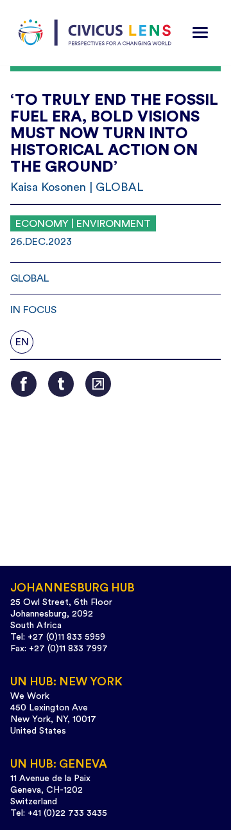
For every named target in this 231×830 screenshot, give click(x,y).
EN (22, 342)
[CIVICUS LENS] (95, 32)
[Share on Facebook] (23, 383)
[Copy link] (98, 383)
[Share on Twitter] (60, 383)
